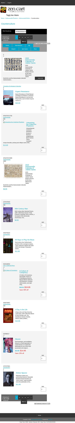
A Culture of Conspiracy (23, 271)
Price (35, 49)
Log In (9, 2)
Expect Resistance (22, 91)
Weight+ (13, 49)
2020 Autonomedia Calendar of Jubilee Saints (30, 60)
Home (3, 2)
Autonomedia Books (24, 18)
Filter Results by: (7, 31)
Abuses (18, 339)
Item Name (25, 49)
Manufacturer (18, 45)
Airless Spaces (21, 373)
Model (7, 45)
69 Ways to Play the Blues (24, 240)
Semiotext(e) (6, 234)
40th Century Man (21, 209)
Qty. (29, 45)
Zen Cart (50, 419)
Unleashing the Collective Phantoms (31, 124)
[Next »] (24, 41)
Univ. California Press (9, 265)
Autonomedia (6, 117)
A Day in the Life (21, 310)
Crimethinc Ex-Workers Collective (12, 86)
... (31, 37)
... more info (40, 78)
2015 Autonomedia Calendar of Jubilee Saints (30, 167)
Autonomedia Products (12, 18)
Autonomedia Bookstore (36, 419)
